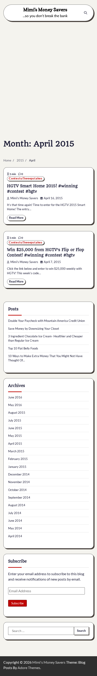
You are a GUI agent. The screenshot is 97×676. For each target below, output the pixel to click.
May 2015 (15, 435)
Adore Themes (29, 667)
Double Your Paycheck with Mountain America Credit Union (46, 321)
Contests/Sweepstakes (25, 178)
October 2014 (17, 490)
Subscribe (17, 603)
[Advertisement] (48, 74)
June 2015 (15, 428)
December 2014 (19, 474)
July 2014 (14, 513)
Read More (16, 217)
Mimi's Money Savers (45, 9)
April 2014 (15, 536)
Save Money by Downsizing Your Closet (33, 328)
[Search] (85, 12)
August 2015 (16, 412)
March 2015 (16, 451)
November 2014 (19, 482)
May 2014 (15, 528)
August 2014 (16, 505)
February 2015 (18, 459)
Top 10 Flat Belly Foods (23, 348)
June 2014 (15, 520)
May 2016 (15, 405)
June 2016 (15, 397)
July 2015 (14, 420)
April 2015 (15, 443)
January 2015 (17, 466)
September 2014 (19, 497)
